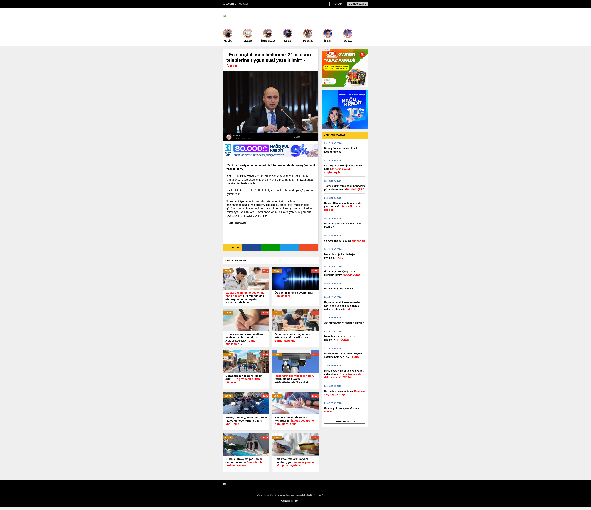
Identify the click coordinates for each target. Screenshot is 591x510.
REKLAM (337, 4)
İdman (328, 41)
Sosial (287, 41)
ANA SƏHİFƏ (229, 4)
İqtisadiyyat (268, 41)
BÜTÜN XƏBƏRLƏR (345, 421)
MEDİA (228, 41)
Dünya (348, 41)
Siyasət (247, 41)
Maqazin (308, 41)
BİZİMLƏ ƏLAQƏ (357, 4)
